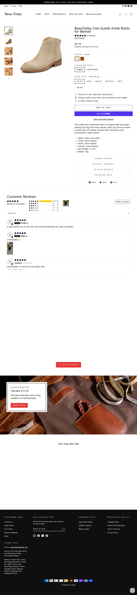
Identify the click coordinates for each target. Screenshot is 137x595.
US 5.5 (80, 81)
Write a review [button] (122, 202)
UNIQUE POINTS (103, 158)
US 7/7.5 (109, 81)
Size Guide (8, 529)
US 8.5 (80, 87)
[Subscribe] (63, 529)
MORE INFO (19, 405)
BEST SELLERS (76, 14)
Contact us (8, 522)
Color (81, 54)
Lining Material (84, 65)
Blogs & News (84, 529)
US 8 (120, 81)
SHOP (46, 14)
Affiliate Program (85, 525)
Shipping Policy (113, 522)
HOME (38, 14)
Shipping (77, 47)
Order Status (9, 525)
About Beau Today (85, 522)
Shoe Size (85, 76)
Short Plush (92, 69)
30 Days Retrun (103, 169)
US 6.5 (98, 81)
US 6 (89, 81)
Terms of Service (114, 529)
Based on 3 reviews (16, 204)
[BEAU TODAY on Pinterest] (47, 535)
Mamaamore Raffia (93, 14)
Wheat (77, 59)
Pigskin (80, 69)
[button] (80, 36)
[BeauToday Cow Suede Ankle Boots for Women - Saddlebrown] (21, 494)
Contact (13, 6)
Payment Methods (11, 533)
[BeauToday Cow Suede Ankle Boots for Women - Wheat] (18, 494)
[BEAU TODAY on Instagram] (34, 535)
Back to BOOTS (70, 364)
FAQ (20, 6)
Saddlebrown (82, 59)
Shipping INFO (103, 175)
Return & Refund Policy (116, 525)
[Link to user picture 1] (10, 248)
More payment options (104, 119)
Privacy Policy (113, 533)
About (6, 6)
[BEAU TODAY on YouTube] (42, 535)
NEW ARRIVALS (59, 14)
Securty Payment (103, 164)
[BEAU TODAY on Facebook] (38, 535)
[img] (20, 220)
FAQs (6, 536)
